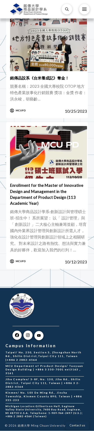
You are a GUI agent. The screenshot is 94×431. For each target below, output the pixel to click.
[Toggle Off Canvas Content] (84, 9)
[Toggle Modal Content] (67, 9)
